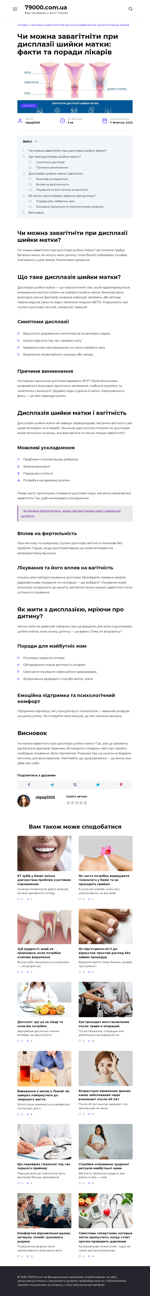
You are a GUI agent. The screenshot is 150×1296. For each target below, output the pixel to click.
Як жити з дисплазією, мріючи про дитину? (62, 196)
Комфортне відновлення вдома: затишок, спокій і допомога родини (43, 1237)
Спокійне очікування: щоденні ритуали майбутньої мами (104, 1166)
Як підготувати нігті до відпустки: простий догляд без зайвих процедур (104, 953)
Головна (23, 25)
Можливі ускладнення (52, 179)
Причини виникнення (52, 167)
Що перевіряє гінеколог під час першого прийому (43, 1166)
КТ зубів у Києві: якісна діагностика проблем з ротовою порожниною (44, 880)
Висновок (36, 212)
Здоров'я (29, 105)
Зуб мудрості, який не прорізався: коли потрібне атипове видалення (39, 953)
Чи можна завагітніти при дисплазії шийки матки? (68, 150)
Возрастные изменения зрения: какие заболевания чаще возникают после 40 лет (105, 1095)
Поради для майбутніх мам (55, 201)
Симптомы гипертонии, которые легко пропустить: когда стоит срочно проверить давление (105, 1237)
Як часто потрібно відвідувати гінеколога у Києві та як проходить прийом (104, 880)
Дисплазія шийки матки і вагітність (56, 173)
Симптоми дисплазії (50, 162)
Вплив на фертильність (52, 184)
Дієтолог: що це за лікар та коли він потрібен (40, 1024)
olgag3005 (45, 797)
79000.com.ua (46, 7)
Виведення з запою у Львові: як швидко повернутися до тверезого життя (43, 1095)
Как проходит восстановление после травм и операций (104, 1024)
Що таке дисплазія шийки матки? (55, 156)
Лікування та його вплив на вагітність (62, 189)
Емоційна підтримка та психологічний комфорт (70, 206)
